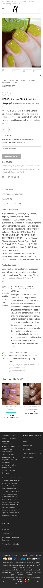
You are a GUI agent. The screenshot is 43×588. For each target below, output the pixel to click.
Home (4, 80)
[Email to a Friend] (12, 177)
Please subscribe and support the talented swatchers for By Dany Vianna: (23, 359)
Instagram (6, 529)
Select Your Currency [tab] (12, 204)
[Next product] (4, 94)
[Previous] (5, 43)
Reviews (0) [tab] (7, 199)
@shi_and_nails (16, 365)
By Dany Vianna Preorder (31, 166)
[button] (3, 9)
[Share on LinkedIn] (18, 177)
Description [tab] (7, 189)
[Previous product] (9, 94)
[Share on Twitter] (9, 177)
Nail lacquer (23, 170)
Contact (26, 441)
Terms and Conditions (32, 453)
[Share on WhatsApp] (3, 177)
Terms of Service (21, 584)
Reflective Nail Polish (16, 172)
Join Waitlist (11, 157)
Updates (26, 449)
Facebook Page (7, 533)
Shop (11, 80)
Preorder (21, 80)
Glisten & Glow (22, 278)
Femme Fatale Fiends (10, 544)
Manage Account (30, 445)
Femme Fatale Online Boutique (10, 538)
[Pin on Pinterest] (15, 177)
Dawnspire (11, 409)
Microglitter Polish (12, 170)
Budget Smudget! (32, 409)
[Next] (37, 43)
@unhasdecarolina (17, 371)
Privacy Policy (28, 457)
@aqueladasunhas (17, 368)
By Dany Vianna (15, 166)
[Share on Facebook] (6, 177)
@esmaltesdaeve (31, 365)
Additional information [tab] (12, 194)
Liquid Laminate (8, 278)
